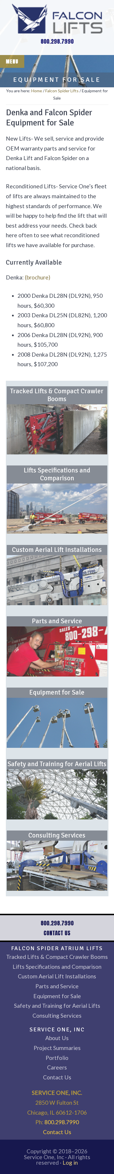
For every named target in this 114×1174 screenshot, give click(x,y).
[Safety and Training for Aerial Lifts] (57, 794)
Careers (57, 1067)
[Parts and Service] (57, 651)
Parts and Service (57, 621)
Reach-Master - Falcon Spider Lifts (57, 18)
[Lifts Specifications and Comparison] (57, 509)
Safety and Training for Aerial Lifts (57, 764)
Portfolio (57, 1057)
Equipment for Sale (56, 692)
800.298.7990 (57, 41)
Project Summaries (57, 1047)
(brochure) (37, 277)
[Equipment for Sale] (57, 723)
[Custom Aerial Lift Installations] (57, 580)
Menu (12, 61)
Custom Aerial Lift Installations (57, 550)
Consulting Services (56, 835)
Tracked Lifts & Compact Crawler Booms (56, 395)
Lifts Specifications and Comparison (57, 474)
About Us (57, 1038)
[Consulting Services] (57, 866)
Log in (70, 1162)
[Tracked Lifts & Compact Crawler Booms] (57, 429)
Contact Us (57, 933)
